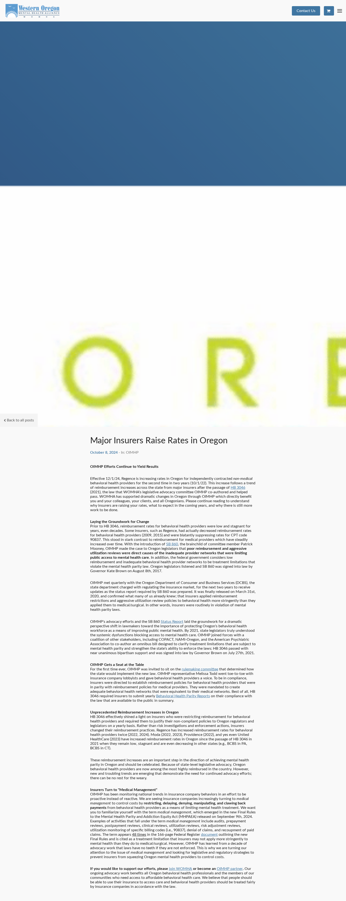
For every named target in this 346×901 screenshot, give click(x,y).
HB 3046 (238, 487)
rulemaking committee (200, 669)
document (209, 834)
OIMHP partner (230, 869)
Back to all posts (20, 420)
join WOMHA (180, 869)
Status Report (172, 622)
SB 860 (172, 544)
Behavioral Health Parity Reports (183, 696)
